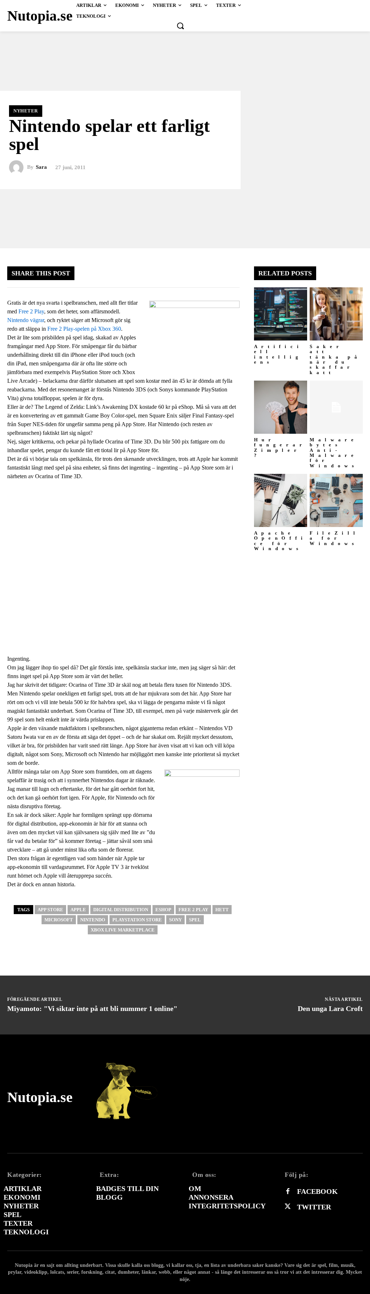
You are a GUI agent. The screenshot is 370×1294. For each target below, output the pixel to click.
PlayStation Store (137, 919)
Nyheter (25, 110)
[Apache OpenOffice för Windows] (280, 500)
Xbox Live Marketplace (123, 930)
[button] (180, 26)
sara (41, 167)
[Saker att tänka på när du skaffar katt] (336, 313)
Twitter (314, 1207)
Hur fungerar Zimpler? (280, 447)
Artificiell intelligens (278, 354)
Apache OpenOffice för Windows (280, 540)
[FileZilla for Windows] (336, 500)
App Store (50, 909)
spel (195, 919)
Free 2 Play (31, 311)
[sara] (18, 167)
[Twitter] (287, 1207)
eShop (163, 909)
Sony (175, 919)
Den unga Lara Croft (330, 1008)
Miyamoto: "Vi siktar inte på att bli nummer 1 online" (92, 1008)
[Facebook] (287, 1191)
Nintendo (92, 919)
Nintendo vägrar (25, 320)
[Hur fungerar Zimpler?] (280, 407)
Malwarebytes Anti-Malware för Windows (334, 452)
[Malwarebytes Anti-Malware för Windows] (336, 407)
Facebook (317, 1191)
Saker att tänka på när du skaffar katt (335, 359)
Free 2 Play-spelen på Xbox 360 (84, 329)
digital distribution (120, 909)
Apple (78, 909)
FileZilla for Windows (334, 538)
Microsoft (58, 919)
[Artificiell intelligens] (280, 313)
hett (222, 909)
